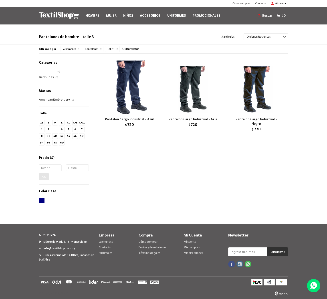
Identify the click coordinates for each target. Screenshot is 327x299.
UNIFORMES (176, 16)
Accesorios (150, 16)
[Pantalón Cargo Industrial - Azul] (129, 87)
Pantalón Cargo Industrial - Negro (256, 121)
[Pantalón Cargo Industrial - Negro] (256, 87)
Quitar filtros (130, 49)
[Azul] (41, 200)
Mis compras (192, 247)
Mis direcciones (193, 253)
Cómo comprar (241, 3)
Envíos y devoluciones (152, 247)
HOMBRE (92, 16)
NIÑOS (128, 16)
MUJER (111, 16)
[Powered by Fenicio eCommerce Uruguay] (281, 293)
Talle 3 (111, 49)
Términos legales (149, 253)
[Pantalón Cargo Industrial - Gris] (193, 87)
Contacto (260, 3)
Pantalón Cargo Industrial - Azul (129, 119)
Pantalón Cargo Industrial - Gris (193, 119)
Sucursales (105, 253)
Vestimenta (69, 49)
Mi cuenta (190, 241)
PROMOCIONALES (206, 16)
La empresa (106, 241)
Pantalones (91, 49)
